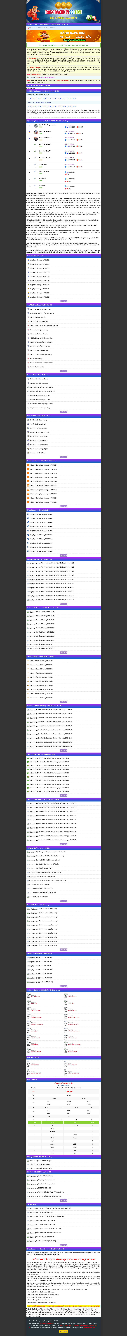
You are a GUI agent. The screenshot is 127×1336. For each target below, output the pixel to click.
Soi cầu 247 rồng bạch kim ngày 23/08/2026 (43, 502)
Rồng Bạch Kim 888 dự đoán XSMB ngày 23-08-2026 (57, 599)
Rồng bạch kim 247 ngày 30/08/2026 (41, 522)
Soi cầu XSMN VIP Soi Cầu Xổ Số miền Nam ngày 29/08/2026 (57, 815)
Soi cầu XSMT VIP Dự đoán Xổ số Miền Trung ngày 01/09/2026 (49, 758)
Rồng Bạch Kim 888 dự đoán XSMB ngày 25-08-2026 (57, 591)
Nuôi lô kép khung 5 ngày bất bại (40, 399)
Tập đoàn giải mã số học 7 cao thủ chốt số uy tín (50, 852)
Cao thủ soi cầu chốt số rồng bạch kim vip (49, 872)
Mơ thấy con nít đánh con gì (44, 1212)
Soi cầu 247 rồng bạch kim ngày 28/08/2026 (43, 481)
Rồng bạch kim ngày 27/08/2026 (40, 280)
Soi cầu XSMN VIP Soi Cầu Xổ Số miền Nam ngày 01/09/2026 (57, 803)
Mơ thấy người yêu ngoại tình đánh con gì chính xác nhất (53, 1208)
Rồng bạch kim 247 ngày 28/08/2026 (41, 530)
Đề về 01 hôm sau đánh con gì (48, 913)
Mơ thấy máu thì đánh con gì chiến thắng (48, 1228)
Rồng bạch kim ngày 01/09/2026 (40, 260)
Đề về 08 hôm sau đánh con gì (48, 941)
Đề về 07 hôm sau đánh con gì (48, 937)
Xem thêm (63, 301)
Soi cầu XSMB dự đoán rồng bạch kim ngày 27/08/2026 (55, 730)
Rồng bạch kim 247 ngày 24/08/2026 (41, 547)
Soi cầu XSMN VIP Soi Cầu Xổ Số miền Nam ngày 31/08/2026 (57, 807)
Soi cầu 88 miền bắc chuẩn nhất (46, 892)
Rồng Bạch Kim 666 (42, 896)
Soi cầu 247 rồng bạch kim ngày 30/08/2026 (43, 473)
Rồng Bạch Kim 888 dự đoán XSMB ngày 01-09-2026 (57, 563)
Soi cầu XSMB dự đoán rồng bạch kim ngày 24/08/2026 (55, 742)
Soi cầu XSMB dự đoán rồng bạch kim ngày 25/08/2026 (55, 738)
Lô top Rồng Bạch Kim (43, 884)
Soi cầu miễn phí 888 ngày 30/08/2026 (41, 669)
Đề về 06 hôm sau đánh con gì (48, 933)
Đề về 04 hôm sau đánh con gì (48, 929)
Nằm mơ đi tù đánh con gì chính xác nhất (48, 1232)
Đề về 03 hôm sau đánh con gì (48, 921)
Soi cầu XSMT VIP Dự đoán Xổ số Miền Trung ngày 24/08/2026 (49, 788)
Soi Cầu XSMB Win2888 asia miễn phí (48, 860)
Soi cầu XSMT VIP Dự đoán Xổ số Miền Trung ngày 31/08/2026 (49, 762)
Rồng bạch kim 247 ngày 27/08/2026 (41, 535)
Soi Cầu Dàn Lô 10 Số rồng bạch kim (41, 338)
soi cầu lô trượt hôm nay (45, 1176)
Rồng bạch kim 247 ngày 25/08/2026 (41, 543)
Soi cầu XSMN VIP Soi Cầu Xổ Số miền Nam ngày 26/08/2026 (57, 827)
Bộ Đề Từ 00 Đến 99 (44, 1188)
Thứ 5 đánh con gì (46, 961)
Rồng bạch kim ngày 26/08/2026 (40, 284)
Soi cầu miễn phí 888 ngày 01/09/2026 (41, 661)
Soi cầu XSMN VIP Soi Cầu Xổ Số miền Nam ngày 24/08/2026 (57, 836)
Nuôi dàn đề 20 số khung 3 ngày (40, 432)
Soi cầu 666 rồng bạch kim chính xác (47, 864)
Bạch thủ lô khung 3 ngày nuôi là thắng (41, 387)
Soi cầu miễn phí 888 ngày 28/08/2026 (41, 677)
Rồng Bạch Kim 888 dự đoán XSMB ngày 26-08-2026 (57, 587)
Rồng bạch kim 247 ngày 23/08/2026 (41, 551)
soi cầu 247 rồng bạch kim (54, 1272)
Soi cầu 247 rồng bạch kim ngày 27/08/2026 (43, 485)
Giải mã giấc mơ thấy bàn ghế (45, 1220)
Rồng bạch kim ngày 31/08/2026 (40, 264)
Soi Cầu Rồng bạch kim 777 (44, 868)
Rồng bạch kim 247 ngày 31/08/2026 (41, 518)
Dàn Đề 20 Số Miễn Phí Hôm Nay (40, 346)
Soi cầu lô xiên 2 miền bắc (38, 317)
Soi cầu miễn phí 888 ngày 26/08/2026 (41, 685)
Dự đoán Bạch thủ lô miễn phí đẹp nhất (42, 313)
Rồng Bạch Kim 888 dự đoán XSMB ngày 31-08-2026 (57, 567)
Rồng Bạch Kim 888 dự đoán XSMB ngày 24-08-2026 (57, 595)
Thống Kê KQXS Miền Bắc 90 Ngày (40, 1164)
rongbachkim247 (35, 74)
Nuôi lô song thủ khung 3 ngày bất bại (41, 403)
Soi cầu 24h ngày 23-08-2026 (45, 648)
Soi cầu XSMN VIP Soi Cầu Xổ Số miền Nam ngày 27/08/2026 (57, 823)
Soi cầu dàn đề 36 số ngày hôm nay (41, 354)
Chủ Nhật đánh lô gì (47, 981)
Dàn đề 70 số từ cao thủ (37, 367)
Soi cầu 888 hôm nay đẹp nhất (45, 876)
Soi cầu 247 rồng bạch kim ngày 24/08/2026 (43, 498)
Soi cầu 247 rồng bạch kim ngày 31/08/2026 (43, 469)
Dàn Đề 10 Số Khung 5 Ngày (39, 428)
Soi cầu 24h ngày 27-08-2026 (45, 632)
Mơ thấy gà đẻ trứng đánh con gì (46, 1241)
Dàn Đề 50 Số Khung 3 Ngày (39, 449)
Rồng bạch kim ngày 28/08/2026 (40, 276)
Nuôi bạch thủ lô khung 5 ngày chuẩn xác (42, 391)
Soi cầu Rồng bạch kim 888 (36, 1283)
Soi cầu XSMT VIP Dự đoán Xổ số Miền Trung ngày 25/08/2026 (49, 784)
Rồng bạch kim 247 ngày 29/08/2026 (41, 526)
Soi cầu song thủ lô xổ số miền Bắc (40, 309)
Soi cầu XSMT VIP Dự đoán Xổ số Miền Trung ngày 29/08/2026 (49, 769)
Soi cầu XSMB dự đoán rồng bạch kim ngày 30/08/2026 (55, 717)
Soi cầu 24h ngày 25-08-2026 (45, 640)
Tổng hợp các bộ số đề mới (46, 1180)
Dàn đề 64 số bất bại (36, 358)
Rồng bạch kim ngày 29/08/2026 (40, 272)
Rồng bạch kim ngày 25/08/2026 (40, 289)
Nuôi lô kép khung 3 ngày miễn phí (40, 395)
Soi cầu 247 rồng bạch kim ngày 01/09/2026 (43, 465)
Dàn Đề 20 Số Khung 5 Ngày (39, 436)
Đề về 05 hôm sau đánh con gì (48, 925)
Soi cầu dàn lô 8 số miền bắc (38, 334)
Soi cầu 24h (57, 1277)
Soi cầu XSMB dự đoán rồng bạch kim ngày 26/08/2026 (55, 734)
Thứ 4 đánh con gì (46, 977)
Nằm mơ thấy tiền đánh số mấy (45, 1224)
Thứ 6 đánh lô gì (46, 965)
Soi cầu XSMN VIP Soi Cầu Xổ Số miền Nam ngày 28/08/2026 (57, 819)
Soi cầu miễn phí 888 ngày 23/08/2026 (41, 698)
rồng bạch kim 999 (63, 80)
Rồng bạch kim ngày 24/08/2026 (40, 293)
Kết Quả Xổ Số (74, 1264)
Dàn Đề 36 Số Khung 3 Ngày (39, 444)
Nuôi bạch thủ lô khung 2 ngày (39, 379)
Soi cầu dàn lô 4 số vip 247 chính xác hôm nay (44, 325)
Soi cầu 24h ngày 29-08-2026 (45, 624)
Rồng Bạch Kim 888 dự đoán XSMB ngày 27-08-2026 (57, 583)
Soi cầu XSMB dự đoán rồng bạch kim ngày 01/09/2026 (55, 709)
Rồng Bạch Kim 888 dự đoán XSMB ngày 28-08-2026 (57, 579)
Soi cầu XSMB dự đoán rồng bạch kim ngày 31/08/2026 (55, 713)
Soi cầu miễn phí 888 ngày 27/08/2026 (41, 681)
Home (30, 24)
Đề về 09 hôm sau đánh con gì (48, 945)
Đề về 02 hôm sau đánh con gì (48, 917)
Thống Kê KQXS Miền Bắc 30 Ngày (40, 1160)
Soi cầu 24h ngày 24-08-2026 (45, 644)
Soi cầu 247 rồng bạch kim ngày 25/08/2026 (43, 494)
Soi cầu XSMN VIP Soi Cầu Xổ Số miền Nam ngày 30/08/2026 (57, 811)
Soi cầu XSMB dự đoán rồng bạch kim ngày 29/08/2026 (55, 722)
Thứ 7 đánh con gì (46, 969)
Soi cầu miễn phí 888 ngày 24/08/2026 (41, 693)
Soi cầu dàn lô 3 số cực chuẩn (39, 321)
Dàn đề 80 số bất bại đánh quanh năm (41, 362)
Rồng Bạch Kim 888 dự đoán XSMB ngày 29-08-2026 (57, 575)
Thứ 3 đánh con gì (46, 973)
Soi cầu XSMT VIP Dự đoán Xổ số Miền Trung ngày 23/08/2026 (49, 791)
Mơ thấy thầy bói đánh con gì (45, 1236)
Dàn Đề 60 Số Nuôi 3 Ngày (38, 453)
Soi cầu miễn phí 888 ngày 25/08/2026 (41, 689)
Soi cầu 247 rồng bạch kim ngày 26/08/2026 (43, 489)
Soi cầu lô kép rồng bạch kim (47, 1184)
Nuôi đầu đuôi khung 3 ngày (38, 420)
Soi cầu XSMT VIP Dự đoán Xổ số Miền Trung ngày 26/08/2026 (49, 780)
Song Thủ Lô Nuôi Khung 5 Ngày (40, 408)
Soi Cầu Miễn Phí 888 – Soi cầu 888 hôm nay (50, 856)
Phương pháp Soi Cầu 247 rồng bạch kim (51, 1192)
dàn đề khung (35, 1266)
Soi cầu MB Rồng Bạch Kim (44, 888)
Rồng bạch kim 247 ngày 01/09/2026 (41, 514)
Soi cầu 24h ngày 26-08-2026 (45, 636)
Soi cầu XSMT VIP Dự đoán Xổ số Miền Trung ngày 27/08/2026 (49, 776)
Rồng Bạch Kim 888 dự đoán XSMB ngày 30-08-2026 (57, 571)
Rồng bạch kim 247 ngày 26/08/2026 (41, 539)
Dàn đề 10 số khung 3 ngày (38, 424)
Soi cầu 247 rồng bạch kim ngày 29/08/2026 (43, 477)
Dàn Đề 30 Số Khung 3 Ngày (39, 440)
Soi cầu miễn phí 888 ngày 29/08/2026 (41, 673)
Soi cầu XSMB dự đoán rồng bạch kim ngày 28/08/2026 (55, 726)
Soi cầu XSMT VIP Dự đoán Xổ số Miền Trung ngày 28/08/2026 (49, 773)
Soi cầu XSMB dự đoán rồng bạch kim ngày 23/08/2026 (55, 746)
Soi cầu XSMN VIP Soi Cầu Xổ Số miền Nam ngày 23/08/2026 (57, 840)
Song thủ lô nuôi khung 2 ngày (39, 383)
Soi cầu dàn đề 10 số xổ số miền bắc (41, 342)
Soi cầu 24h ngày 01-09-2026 (45, 611)
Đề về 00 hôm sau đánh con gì (48, 908)
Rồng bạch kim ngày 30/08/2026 (40, 268)
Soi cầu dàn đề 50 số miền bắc (39, 350)
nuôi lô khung (95, 1264)
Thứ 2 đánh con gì (46, 957)
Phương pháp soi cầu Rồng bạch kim (49, 1196)
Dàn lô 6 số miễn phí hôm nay (39, 329)
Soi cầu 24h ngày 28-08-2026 (45, 628)
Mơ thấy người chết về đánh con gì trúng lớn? (50, 1216)
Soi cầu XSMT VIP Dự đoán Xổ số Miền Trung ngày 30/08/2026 (49, 765)
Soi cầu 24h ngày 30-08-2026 (45, 620)
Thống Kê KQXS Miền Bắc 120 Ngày (40, 1168)
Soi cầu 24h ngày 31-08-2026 (45, 616)
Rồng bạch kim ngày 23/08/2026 (40, 297)
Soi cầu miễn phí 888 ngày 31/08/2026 (41, 665)
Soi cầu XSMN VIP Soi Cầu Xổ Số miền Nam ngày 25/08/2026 (57, 831)
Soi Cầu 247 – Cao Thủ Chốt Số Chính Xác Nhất (51, 880)
